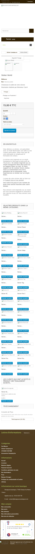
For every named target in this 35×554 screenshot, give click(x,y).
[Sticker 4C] (9, 290)
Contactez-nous (5, 0)
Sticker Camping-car (7, 448)
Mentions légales (6, 465)
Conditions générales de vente (9, 470)
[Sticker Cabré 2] (25, 268)
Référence (4, 79)
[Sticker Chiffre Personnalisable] (25, 235)
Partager (5, 91)
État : (2, 82)
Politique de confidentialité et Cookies (12, 479)
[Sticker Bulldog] (9, 213)
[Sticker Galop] (25, 246)
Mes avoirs (4, 509)
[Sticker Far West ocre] (9, 355)
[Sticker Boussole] (25, 322)
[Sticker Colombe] (9, 223)
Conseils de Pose (7, 412)
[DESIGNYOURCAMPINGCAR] (17, 14)
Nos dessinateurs (6, 472)
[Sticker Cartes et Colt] (25, 365)
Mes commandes (6, 507)
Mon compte (6, 504)
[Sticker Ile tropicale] (9, 388)
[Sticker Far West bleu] (25, 355)
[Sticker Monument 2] (25, 301)
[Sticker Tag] (25, 279)
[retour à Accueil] (3, 52)
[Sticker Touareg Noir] (9, 333)
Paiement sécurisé (6, 467)
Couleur (5, 116)
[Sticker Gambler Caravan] (9, 365)
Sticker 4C (4, 293)
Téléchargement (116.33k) (18, 419)
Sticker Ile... (4, 392)
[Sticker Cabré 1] (9, 268)
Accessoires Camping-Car (8, 453)
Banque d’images (6, 477)
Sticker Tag (20, 282)
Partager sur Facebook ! (9, 95)
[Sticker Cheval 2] (9, 246)
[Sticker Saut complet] (25, 257)
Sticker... (3, 216)
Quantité (5, 110)
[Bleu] (7, 119)
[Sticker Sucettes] (9, 234)
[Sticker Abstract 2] (9, 322)
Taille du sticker (7, 122)
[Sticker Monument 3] (9, 311)
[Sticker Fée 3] (25, 290)
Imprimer (6, 98)
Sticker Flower (21, 227)
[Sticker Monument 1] (9, 301)
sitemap (3, 482)
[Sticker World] (9, 67)
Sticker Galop (21, 250)
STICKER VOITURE (6, 451)
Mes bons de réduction (7, 516)
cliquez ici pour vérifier (21, 543)
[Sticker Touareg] (25, 333)
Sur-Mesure (4, 446)
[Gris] (4, 119)
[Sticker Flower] (25, 223)
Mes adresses (5, 511)
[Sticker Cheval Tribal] (9, 257)
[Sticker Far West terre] (25, 344)
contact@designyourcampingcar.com (18, 499)
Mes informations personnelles (10, 514)
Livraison (4, 463)
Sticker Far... (21, 347)
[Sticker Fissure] (9, 279)
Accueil (3, 460)
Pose (2, 474)
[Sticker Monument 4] (25, 311)
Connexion (30, 1)
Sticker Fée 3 (21, 293)
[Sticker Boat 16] (25, 213)
